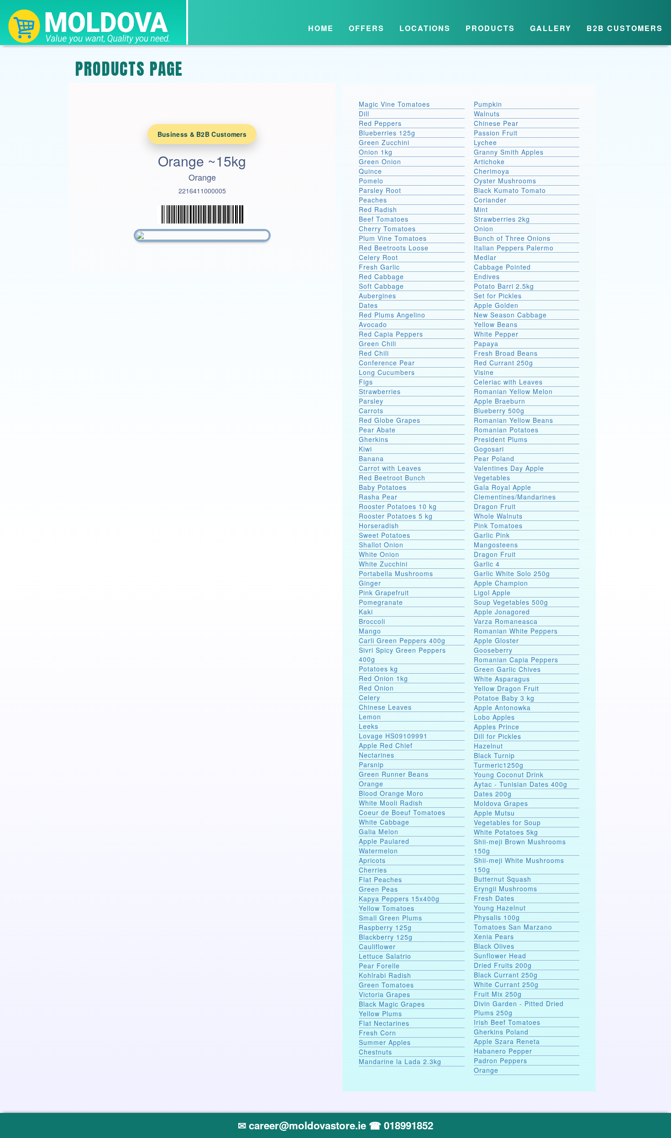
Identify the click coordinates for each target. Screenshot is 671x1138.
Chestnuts (375, 1051)
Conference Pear (387, 362)
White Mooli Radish (391, 802)
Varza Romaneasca (506, 621)
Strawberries (380, 391)
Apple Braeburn (499, 400)
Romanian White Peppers (516, 630)
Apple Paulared (384, 841)
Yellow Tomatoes (386, 908)
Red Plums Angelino (392, 314)
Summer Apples (385, 1042)
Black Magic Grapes (392, 1003)
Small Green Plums (390, 917)
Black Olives (494, 946)
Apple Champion (501, 582)
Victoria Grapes (384, 994)
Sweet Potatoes (384, 535)
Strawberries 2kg (502, 218)
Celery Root (378, 257)
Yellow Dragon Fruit (506, 688)
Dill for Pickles (497, 736)
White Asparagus (502, 678)
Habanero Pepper (503, 1050)
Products (490, 28)
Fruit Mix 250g (498, 993)
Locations (425, 28)
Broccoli (372, 621)
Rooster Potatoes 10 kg (398, 506)
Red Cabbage (381, 276)
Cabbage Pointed (502, 266)
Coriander (490, 199)
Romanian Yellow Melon (513, 391)
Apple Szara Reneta (507, 1041)
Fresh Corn (377, 1032)
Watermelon (378, 850)
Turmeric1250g (499, 764)
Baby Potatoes (383, 487)
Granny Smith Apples (509, 151)
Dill (364, 113)
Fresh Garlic (379, 266)
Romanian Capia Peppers (516, 659)
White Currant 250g (506, 984)
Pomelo (371, 180)
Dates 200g (493, 793)
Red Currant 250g (503, 362)
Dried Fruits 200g (503, 965)
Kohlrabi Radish (385, 975)
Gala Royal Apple (502, 487)
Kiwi (365, 448)
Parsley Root (380, 190)
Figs (366, 381)
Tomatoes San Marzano (513, 926)
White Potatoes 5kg (506, 832)
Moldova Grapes (501, 803)
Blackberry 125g (386, 936)
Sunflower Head (500, 955)
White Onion (379, 554)
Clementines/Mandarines (515, 496)
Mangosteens (496, 544)
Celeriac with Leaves (508, 381)
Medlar (485, 257)
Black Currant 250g (506, 974)
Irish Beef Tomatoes (507, 1022)
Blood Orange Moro (391, 793)
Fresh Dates (494, 898)
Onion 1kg (376, 151)
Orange (371, 783)
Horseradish (379, 525)
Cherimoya (491, 171)
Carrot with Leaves (390, 468)
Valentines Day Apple (509, 468)
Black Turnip (494, 755)
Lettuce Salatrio (385, 956)
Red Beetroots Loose (394, 247)
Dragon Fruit (495, 506)
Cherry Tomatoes (387, 228)
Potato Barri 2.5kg (504, 286)
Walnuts (487, 113)
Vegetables (492, 477)
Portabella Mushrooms (396, 573)
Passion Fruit (496, 132)
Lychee (485, 142)
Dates (368, 305)
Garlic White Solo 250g (512, 573)
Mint (481, 209)
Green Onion (380, 161)
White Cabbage (384, 821)
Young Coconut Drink (509, 774)
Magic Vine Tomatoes (394, 104)
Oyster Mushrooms (505, 180)
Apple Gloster (496, 640)
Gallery (550, 28)
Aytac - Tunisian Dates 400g (520, 784)
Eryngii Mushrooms (505, 888)
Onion (483, 228)
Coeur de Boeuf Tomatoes (402, 812)
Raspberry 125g (385, 927)
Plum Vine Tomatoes (393, 238)
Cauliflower (377, 946)
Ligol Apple (492, 592)
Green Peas (378, 889)
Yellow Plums (380, 1013)
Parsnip (371, 764)
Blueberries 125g (387, 132)
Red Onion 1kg (383, 678)
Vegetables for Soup (507, 822)
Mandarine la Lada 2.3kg (400, 1061)
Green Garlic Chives (507, 669)
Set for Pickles (498, 295)
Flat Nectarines (384, 1023)
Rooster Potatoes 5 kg (396, 515)
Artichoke (489, 161)
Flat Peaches (380, 879)
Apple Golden (496, 305)
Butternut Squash (502, 878)
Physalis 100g (497, 917)
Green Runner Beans (394, 774)
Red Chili (374, 353)
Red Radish (378, 209)
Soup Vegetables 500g (511, 602)
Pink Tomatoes (498, 525)
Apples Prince (496, 726)
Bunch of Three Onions (512, 238)
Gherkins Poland (501, 1031)
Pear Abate (377, 429)
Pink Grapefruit (384, 592)
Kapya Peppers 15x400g (399, 898)
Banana (371, 458)
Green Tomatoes (386, 984)
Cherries (373, 869)
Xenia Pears (494, 936)
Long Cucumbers (387, 372)
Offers (366, 28)
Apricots (372, 860)
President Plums (501, 439)
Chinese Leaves (385, 707)
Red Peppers (380, 123)
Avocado (373, 324)
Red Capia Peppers (391, 333)
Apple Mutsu (494, 812)
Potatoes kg (378, 668)
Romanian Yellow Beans (513, 420)
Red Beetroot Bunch (392, 477)
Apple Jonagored (502, 611)
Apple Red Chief (386, 745)
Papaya (486, 343)
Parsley (371, 400)
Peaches (373, 199)
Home (321, 28)
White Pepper (496, 333)
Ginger (370, 582)
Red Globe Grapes (389, 420)
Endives (487, 276)
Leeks (368, 726)
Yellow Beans (496, 324)
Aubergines (377, 295)
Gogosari (489, 448)
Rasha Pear (378, 496)
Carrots (371, 410)
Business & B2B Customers (201, 134)
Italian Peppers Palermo (514, 247)
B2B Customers (625, 28)
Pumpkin (488, 104)
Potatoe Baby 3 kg (504, 697)
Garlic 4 (487, 563)
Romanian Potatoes (506, 429)
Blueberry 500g (499, 410)
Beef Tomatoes (384, 218)
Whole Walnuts (498, 515)
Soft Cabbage (381, 286)
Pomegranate (381, 602)
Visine (484, 372)
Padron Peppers (500, 1060)
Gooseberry (493, 650)
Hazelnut (488, 745)
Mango (370, 630)
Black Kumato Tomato (510, 190)
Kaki (366, 611)
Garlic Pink (492, 535)
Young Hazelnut (500, 907)
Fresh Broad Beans (506, 353)
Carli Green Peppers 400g (402, 640)
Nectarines (376, 754)
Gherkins (373, 439)
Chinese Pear (496, 123)
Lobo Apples (494, 717)
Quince (370, 171)
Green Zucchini (384, 142)
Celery (369, 697)
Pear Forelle (379, 965)
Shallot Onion (381, 544)
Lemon (370, 716)
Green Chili (377, 343)
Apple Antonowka (502, 707)
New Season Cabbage (510, 314)
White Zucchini (383, 563)
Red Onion (376, 687)
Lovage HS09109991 (393, 735)
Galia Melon (378, 831)
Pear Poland (494, 458)
